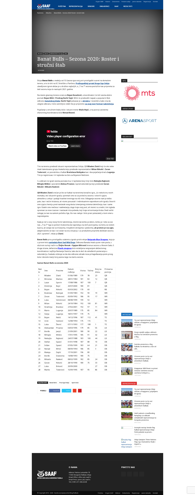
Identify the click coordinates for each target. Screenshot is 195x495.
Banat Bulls (53, 382)
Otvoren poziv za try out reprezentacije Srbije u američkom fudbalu (143, 358)
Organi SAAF (99, 1)
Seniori (91, 6)
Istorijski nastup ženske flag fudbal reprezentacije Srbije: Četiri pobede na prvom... (144, 429)
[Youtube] (50, 1)
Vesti (66, 53)
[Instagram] (42, 1)
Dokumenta (115, 1)
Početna (62, 6)
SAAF (116, 6)
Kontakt (155, 1)
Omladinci (104, 6)
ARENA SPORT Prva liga (56, 53)
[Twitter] (46, 1)
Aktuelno (40, 53)
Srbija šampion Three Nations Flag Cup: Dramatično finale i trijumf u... (145, 441)
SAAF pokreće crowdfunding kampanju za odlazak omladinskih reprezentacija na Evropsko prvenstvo (145, 416)
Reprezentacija (76, 6)
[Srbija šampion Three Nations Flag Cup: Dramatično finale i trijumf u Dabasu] (126, 443)
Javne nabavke (136, 1)
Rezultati (127, 6)
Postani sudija (126, 1)
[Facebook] (39, 1)
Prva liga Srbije (64, 382)
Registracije (147, 1)
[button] (155, 6)
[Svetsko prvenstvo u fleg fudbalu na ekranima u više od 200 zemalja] (126, 347)
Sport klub (75, 382)
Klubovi (108, 1)
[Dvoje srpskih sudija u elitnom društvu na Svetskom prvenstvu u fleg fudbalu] (126, 335)
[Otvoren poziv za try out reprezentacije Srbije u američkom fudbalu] (126, 359)
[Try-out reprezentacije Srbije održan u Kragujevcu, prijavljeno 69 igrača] (126, 323)
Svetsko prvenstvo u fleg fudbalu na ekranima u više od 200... (145, 346)
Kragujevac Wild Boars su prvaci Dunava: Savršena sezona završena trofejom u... (146, 370)
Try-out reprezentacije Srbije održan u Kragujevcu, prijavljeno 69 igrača (146, 322)
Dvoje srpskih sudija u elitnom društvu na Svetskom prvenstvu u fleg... (146, 334)
